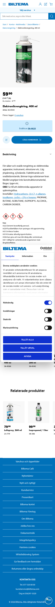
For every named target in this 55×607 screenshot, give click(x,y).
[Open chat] (48, 600)
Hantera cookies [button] (27, 547)
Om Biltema (27, 518)
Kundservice (27, 490)
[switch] (48, 311)
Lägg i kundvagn (30, 139)
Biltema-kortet (27, 504)
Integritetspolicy (27, 540)
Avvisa (27, 356)
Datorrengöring (9, 28)
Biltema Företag (28, 511)
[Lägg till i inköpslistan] (6, 140)
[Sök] (51, 16)
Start (5, 24)
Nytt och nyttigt (27, 482)
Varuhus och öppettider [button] (27, 461)
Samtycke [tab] (10, 256)
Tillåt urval (27, 348)
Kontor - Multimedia (17, 24)
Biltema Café (27, 468)
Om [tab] (45, 256)
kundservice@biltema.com (27, 589)
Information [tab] (27, 256)
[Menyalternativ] (4, 4)
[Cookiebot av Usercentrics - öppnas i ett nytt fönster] (40, 248)
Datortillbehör (33, 24)
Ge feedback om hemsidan (27, 561)
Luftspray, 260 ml (13, 430)
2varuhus (19, 115)
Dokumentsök (28, 532)
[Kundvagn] (51, 4)
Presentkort (27, 497)
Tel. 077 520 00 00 (27, 584)
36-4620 (32, 128)
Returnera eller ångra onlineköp (27, 568)
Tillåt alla (27, 339)
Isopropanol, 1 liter (38, 430)
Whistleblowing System (27, 554)
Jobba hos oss (28, 525)
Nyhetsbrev (27, 475)
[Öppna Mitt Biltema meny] (40, 4)
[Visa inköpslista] (45, 4)
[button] (27, 10)
